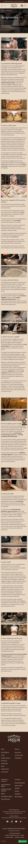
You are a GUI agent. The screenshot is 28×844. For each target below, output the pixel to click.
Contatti (17, 791)
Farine (2, 766)
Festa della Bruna (5, 799)
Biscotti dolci (4, 763)
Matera (3, 793)
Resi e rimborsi (19, 796)
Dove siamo (18, 752)
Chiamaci (17, 788)
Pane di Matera (5, 752)
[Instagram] (12, 821)
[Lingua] (22, 5)
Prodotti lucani (5, 769)
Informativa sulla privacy (15, 833)
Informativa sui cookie (19, 837)
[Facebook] (7, 821)
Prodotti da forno (5, 758)
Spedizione (17, 793)
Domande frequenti (20, 782)
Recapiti (22, 835)
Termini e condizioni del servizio (12, 835)
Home (2, 10)
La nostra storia (19, 755)
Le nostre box (4, 771)
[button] (2, 5)
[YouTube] (16, 821)
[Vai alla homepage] (14, 738)
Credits (3, 841)
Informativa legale (9, 837)
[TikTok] (20, 821)
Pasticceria (4, 760)
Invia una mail (18, 785)
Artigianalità (18, 758)
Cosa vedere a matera (6, 796)
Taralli (2, 755)
